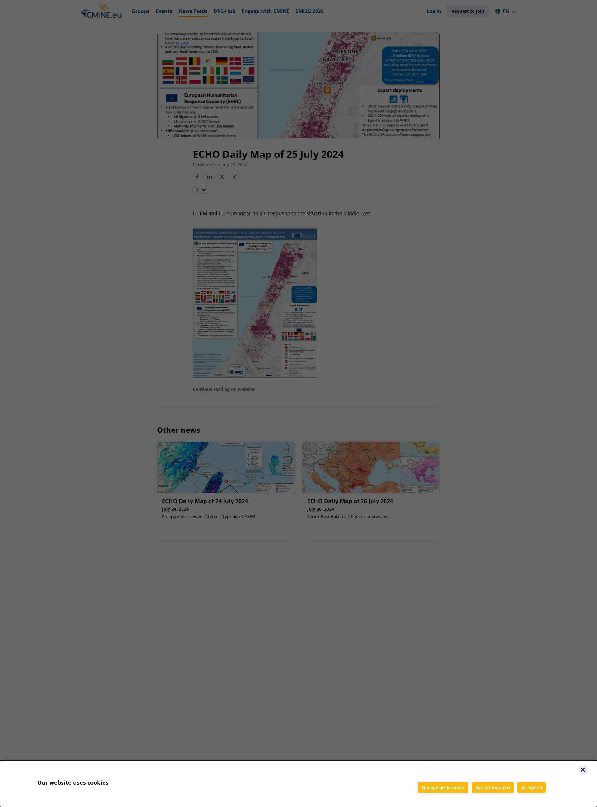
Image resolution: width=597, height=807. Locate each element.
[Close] (582, 769)
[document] (298, 783)
